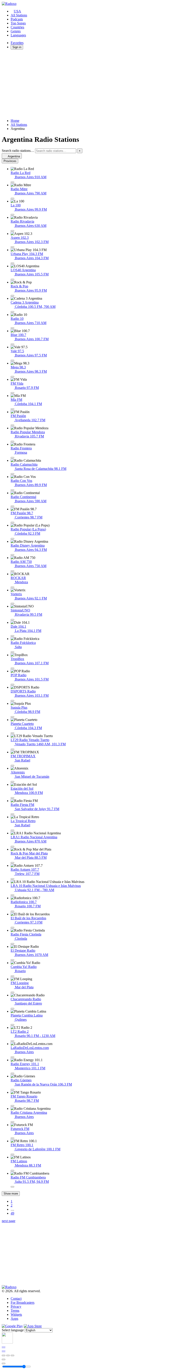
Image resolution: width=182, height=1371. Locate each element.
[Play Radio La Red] (12, 182)
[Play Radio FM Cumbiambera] (12, 1186)
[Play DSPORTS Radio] (12, 700)
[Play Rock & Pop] (12, 295)
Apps (14, 1318)
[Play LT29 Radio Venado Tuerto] (12, 749)
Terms (15, 1310)
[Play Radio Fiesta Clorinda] (12, 943)
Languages (18, 35)
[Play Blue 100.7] (12, 344)
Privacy (16, 1306)
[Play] (8, 1355)
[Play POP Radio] (12, 684)
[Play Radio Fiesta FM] (12, 814)
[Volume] (3, 1363)
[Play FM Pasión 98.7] (12, 522)
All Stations (19, 15)
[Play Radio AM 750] (12, 571)
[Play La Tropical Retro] (12, 830)
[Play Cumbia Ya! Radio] (12, 976)
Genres (16, 31)
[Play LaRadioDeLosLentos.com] (12, 1057)
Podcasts (17, 19)
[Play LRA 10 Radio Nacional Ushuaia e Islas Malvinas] (12, 895)
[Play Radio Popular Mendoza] (12, 441)
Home (15, 121)
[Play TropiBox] (12, 668)
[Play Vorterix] (12, 603)
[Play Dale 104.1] (12, 636)
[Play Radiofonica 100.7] (12, 911)
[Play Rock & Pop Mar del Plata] (12, 862)
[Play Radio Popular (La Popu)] (12, 538)
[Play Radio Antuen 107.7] (12, 879)
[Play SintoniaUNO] (12, 619)
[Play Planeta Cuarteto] (12, 733)
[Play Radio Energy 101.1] (12, 1073)
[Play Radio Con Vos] (12, 490)
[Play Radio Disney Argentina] (12, 555)
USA (17, 11)
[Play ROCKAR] (12, 587)
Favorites (17, 43)
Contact (16, 1298)
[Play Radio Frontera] (12, 457)
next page (8, 1221)
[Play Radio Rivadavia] (12, 230)
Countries (17, 27)
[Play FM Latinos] (12, 1170)
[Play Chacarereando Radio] (12, 1008)
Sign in (16, 47)
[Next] (12, 1355)
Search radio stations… (18, 150)
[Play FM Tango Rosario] (12, 1105)
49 (12, 1213)
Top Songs (18, 23)
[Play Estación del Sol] (12, 798)
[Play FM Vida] (12, 393)
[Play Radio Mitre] (12, 198)
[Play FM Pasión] (12, 425)
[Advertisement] (91, 84)
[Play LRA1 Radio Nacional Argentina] (12, 846)
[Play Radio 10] (12, 328)
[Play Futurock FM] (12, 1138)
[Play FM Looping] (12, 992)
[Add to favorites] (3, 1359)
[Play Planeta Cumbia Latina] (12, 1024)
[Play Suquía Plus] (12, 717)
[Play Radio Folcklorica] (12, 652)
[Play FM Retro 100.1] (12, 1154)
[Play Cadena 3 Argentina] (12, 312)
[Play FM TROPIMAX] (12, 765)
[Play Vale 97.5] (12, 360)
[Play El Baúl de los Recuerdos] (12, 927)
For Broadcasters (22, 1302)
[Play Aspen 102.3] (12, 247)
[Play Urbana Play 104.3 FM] (12, 263)
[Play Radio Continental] (12, 506)
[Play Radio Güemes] (12, 1089)
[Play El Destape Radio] (12, 960)
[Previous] (3, 1355)
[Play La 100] (12, 214)
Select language (13, 1330)
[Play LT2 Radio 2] (12, 1041)
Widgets (16, 1314)
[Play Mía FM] (12, 409)
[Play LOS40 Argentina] (12, 279)
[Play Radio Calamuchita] (12, 474)
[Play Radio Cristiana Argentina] (12, 1122)
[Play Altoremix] (12, 781)
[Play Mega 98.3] (12, 376)
